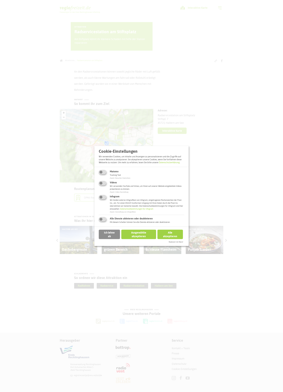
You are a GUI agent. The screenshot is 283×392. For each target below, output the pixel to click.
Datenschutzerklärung (169, 162)
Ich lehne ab (109, 234)
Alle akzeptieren (170, 234)
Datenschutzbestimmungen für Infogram (136, 209)
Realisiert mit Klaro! (176, 242)
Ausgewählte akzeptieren (138, 234)
